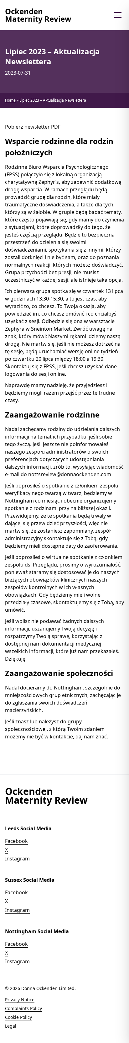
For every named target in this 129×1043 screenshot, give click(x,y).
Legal (10, 1026)
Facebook (16, 841)
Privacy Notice (19, 1000)
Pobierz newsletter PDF (32, 126)
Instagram (17, 858)
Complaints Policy (23, 1008)
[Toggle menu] (117, 15)
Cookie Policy (18, 1017)
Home (10, 100)
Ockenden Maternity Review (38, 15)
